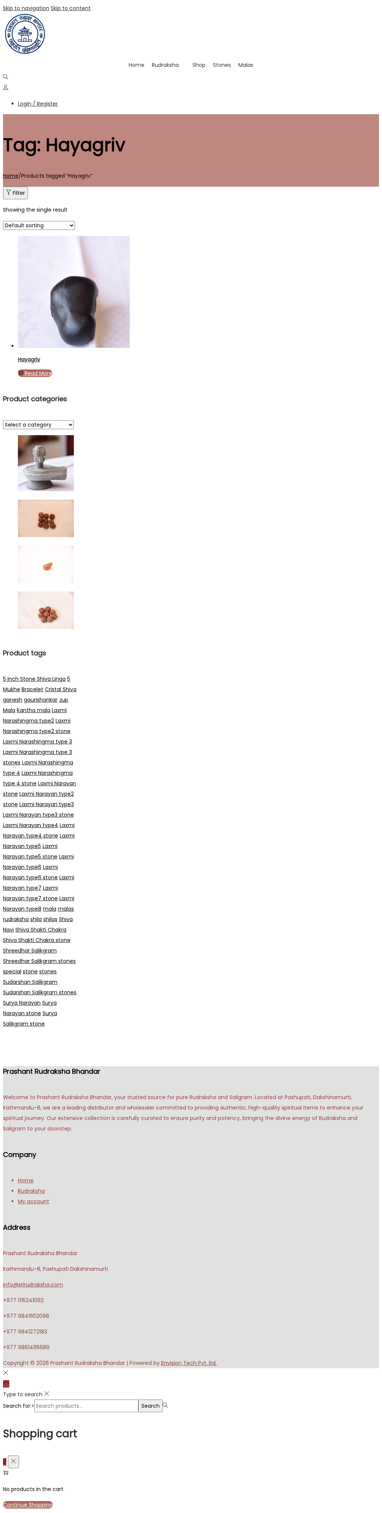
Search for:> (18, 1406)
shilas (50, 919)
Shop (199, 65)
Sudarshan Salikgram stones (39, 992)
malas (66, 909)
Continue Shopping (28, 1505)
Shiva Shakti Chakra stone (37, 940)
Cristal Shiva (60, 689)
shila (36, 919)
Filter (19, 193)
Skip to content (71, 8)
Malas (245, 65)
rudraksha (16, 919)
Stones (222, 65)
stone (30, 971)
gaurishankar (40, 700)
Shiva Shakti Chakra (40, 929)
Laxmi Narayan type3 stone (38, 814)
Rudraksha (165, 65)
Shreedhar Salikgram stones (39, 961)
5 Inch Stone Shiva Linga (34, 679)
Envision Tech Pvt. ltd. (189, 1363)
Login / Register (38, 103)
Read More (38, 373)
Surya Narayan (22, 1003)
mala (49, 909)
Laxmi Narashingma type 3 (37, 741)
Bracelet (32, 689)
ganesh (12, 700)
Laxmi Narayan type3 (46, 804)
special (12, 971)
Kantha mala (33, 710)
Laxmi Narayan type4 (30, 825)
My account (33, 1201)
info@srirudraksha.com (33, 1284)
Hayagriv (29, 359)
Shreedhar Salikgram (30, 950)
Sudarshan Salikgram (30, 982)
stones (48, 971)
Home (136, 65)
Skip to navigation (26, 8)
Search (150, 1406)
